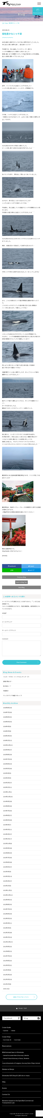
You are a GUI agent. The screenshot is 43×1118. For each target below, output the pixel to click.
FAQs (4, 1082)
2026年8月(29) (7, 708)
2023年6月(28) (7, 862)
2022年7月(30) (7, 909)
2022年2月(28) (7, 932)
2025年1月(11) (7, 787)
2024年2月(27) (7, 834)
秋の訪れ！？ (7, 686)
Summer (5, 1030)
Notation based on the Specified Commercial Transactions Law (17, 1102)
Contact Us (6, 1094)
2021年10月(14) (8, 942)
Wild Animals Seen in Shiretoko (13, 1052)
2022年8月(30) (7, 904)
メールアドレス (7, 622)
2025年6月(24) (7, 764)
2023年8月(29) (7, 853)
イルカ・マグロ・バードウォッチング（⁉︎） (16, 677)
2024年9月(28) (7, 801)
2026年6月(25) (7, 717)
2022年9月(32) (7, 900)
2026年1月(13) (7, 740)
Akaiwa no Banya (8, 1069)
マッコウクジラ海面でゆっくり (12, 695)
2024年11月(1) (7, 792)
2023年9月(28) (7, 848)
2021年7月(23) (7, 956)
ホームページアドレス (9, 630)
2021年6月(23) (7, 961)
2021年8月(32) (7, 951)
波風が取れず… (8, 681)
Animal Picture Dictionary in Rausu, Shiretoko (16, 1058)
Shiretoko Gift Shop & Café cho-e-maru (16, 1076)
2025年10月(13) (8, 745)
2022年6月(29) (7, 914)
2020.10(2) (6, 989)
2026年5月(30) (7, 722)
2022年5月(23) (7, 918)
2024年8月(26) (7, 806)
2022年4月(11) (7, 923)
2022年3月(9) (7, 928)
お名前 (4, 613)
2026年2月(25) (7, 736)
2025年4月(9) (7, 773)
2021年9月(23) (7, 946)
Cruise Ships (6, 1037)
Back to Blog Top (21, 582)
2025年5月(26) (7, 768)
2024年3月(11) (7, 829)
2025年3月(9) (7, 778)
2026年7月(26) (7, 712)
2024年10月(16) (8, 797)
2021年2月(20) (7, 975)
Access (4, 1088)
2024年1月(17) (7, 839)
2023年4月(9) (7, 872)
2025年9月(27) (7, 750)
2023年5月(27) (7, 867)
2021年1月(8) (7, 984)
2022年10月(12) (8, 895)
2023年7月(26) (7, 858)
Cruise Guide (6, 1027)
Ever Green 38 (7, 1040)
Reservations (37, 13)
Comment (5, 639)
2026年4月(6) (7, 726)
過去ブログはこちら (21, 997)
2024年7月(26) (7, 811)
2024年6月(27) (7, 815)
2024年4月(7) (7, 825)
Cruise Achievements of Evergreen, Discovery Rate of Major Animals (21, 1063)
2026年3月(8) (7, 731)
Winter (13, 1030)
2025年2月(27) (7, 783)
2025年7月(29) (7, 759)
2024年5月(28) (7, 820)
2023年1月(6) (7, 886)
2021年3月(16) (7, 979)
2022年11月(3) (7, 890)
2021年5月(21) (7, 965)
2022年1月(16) (7, 937)
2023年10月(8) (7, 843)
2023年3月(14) (7, 876)
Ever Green (18, 1040)
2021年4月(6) (7, 970)
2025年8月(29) (7, 754)
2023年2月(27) (7, 881)
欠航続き (6, 691)
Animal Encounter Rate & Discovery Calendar (16, 1055)
